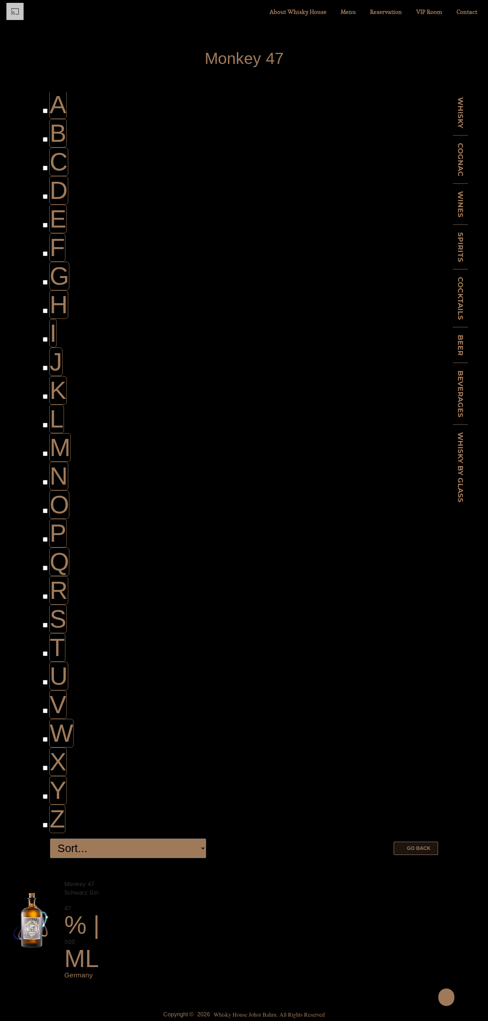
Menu (348, 12)
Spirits (460, 247)
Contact (467, 12)
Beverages (460, 393)
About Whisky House (298, 12)
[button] (416, 848)
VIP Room (429, 12)
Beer (460, 344)
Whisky (460, 112)
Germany (78, 975)
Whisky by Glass (460, 467)
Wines (460, 204)
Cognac (460, 159)
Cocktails (460, 298)
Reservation (386, 12)
